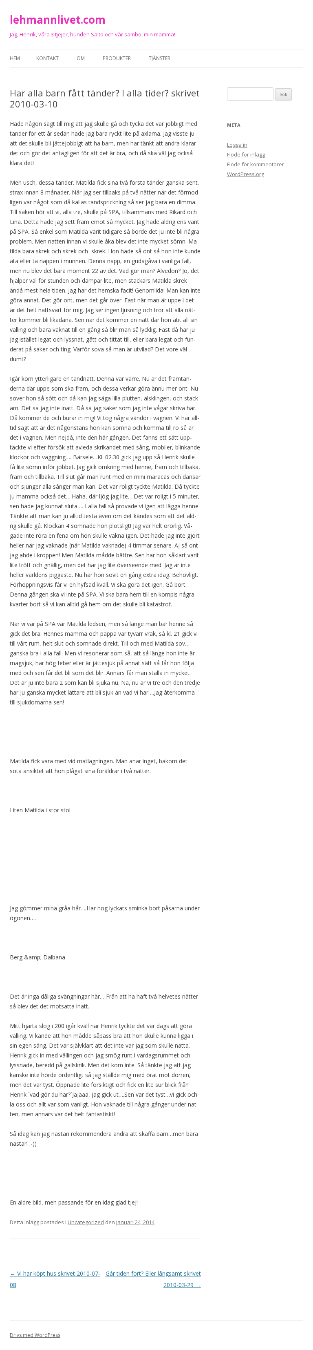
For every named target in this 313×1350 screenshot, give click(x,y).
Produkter (117, 58)
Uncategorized (86, 1222)
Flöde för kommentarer (255, 164)
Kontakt (47, 58)
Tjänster (159, 58)
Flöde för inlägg (246, 154)
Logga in (237, 144)
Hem (15, 58)
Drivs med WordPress (35, 1335)
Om (81, 58)
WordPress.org (245, 174)
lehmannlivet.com (58, 19)
